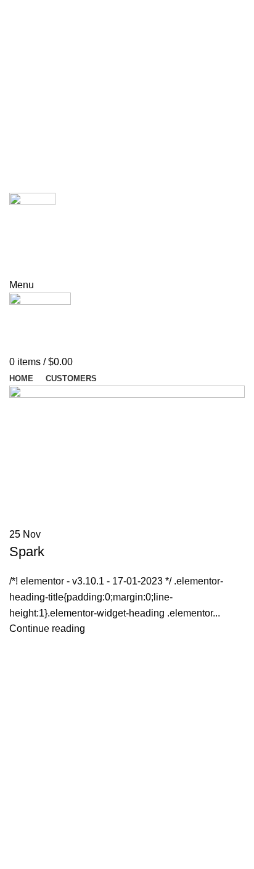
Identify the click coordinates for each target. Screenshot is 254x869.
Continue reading (47, 628)
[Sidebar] (15, 842)
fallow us (40, 265)
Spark (26, 551)
